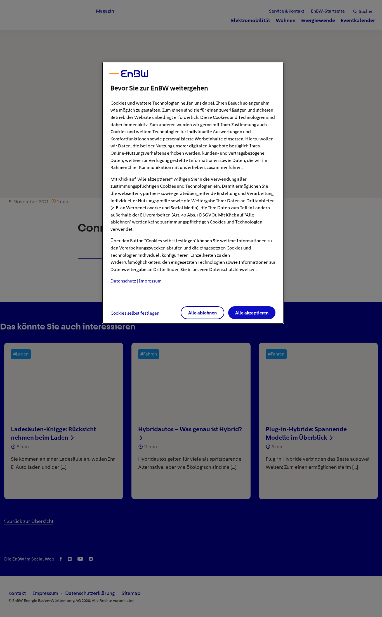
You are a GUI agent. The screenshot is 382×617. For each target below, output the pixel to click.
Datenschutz (123, 281)
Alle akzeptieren (251, 312)
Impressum (150, 281)
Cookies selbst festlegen (134, 313)
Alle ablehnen (202, 312)
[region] (193, 193)
